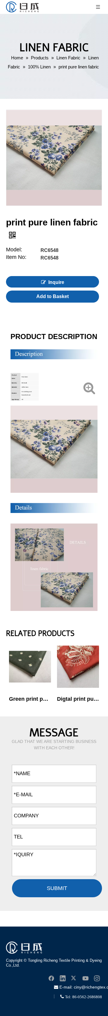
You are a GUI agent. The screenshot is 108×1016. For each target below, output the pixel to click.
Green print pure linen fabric (30, 699)
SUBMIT (57, 888)
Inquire (56, 282)
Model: (14, 250)
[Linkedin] (63, 978)
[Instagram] (97, 978)
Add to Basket (52, 296)
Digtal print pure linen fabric (78, 699)
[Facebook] (51, 978)
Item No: (16, 257)
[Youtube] (85, 978)
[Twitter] (74, 978)
